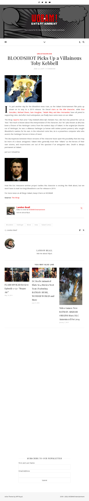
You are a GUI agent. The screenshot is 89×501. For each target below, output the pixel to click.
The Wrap (15, 197)
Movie (29, 225)
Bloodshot (9, 225)
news (36, 225)
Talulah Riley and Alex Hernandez (56, 112)
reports (16, 120)
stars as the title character (63, 109)
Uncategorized (44, 54)
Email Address (24, 471)
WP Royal (19, 497)
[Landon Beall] (11, 211)
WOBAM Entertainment (37, 210)
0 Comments (50, 68)
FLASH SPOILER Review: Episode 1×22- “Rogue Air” (17, 288)
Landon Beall (23, 207)
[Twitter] (81, 208)
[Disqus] (44, 360)
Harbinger (20, 225)
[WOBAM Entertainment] (44, 19)
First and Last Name (27, 463)
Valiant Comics (46, 225)
